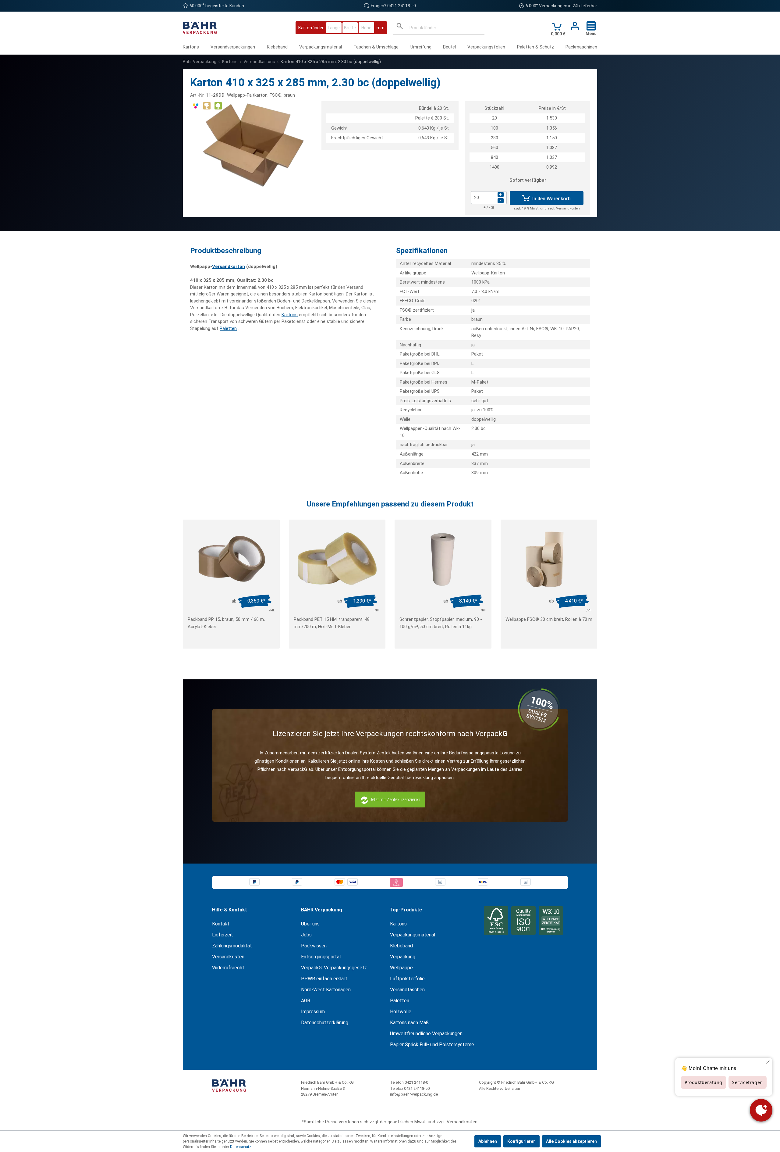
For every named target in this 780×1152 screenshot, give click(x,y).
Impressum (313, 1011)
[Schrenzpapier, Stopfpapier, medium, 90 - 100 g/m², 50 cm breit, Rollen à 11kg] (443, 559)
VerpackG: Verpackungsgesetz (334, 968)
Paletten (228, 328)
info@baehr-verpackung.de (414, 1094)
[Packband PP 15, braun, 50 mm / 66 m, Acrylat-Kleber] (231, 559)
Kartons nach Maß (409, 1022)
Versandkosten (228, 957)
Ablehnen (487, 1141)
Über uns (310, 924)
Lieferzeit (222, 935)
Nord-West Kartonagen (326, 990)
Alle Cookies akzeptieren (571, 1141)
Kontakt (220, 924)
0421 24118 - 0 (401, 5)
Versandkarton (228, 266)
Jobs (306, 935)
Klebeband (401, 946)
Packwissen (314, 946)
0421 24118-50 (417, 1088)
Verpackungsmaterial (412, 935)
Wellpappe (401, 968)
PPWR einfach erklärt (324, 979)
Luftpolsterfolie (407, 979)
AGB (305, 1001)
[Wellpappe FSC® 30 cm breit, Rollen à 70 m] (549, 559)
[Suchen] (400, 27)
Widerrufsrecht (228, 968)
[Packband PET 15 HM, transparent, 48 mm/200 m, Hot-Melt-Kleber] (337, 559)
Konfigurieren (521, 1141)
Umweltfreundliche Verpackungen (426, 1033)
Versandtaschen (407, 990)
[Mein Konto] (573, 26)
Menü (591, 33)
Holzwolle (400, 1011)
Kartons (290, 314)
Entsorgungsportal (321, 957)
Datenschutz (240, 1147)
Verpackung (402, 957)
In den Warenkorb (551, 199)
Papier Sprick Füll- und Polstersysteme (432, 1044)
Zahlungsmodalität (232, 946)
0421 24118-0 (416, 1082)
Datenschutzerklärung (324, 1022)
